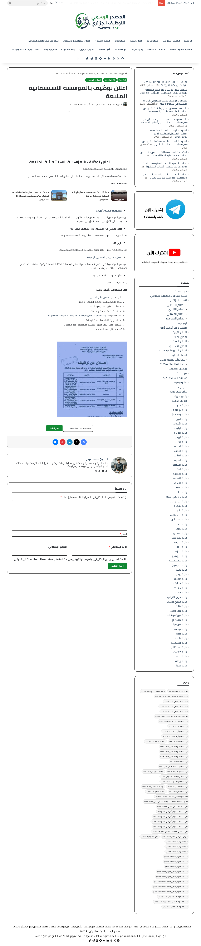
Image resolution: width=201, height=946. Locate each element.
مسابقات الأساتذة (157, 50)
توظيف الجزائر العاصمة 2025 (175, 731)
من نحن (162, 936)
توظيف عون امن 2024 (177, 771)
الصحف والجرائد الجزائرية (173, 327)
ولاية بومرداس (179, 519)
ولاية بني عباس (178, 514)
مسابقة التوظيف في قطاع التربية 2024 (171, 901)
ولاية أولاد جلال (179, 414)
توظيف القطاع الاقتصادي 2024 (174, 746)
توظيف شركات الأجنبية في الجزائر (173, 766)
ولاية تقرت (181, 528)
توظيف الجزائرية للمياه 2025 (175, 736)
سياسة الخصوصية (109, 936)
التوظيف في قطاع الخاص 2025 (174, 706)
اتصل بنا (143, 936)
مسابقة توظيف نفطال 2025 (175, 906)
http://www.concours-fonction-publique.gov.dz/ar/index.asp (77, 315)
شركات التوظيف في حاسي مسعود (172, 806)
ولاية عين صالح (179, 619)
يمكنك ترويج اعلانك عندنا (69, 936)
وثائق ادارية (137, 50)
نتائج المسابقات (121, 50)
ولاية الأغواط (180, 423)
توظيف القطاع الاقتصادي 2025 (174, 751)
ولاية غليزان (181, 633)
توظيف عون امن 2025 (153, 771)
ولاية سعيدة (180, 587)
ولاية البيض (181, 437)
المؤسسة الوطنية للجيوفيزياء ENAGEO (171, 716)
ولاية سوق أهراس (177, 597)
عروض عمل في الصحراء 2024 (175, 836)
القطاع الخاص (120, 41)
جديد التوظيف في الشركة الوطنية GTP (172, 796)
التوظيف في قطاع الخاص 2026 (174, 711)
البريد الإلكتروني (118, 546)
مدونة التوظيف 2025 (177, 846)
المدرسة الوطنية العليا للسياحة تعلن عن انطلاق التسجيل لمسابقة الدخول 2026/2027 (165, 133)
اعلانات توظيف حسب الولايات (27, 50)
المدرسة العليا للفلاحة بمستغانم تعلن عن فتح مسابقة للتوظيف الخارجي (164, 143)
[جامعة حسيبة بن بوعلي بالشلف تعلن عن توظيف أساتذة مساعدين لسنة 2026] (59, 195)
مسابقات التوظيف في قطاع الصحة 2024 (170, 886)
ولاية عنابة (181, 606)
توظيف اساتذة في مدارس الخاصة (174, 721)
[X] (99, 471)
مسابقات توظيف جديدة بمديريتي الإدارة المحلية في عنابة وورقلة (122, 3)
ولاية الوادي (180, 482)
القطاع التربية (153, 41)
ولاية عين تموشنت (177, 615)
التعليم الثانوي (176, 309)
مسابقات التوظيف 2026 (176, 866)
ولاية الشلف (180, 450)
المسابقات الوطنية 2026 (180, 50)
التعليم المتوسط (175, 318)
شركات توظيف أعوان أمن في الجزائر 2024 (170, 816)
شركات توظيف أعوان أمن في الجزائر (173, 811)
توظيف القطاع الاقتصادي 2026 (174, 756)
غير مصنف (181, 373)
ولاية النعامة (180, 478)
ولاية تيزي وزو (179, 555)
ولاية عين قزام (179, 624)
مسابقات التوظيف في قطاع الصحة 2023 (171, 881)
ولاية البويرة (180, 432)
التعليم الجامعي (176, 313)
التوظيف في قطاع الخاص (176, 701)
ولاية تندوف (180, 542)
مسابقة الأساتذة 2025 (172, 364)
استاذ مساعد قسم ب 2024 (153, 691)
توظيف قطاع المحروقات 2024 (174, 781)
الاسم (123, 534)
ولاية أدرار (182, 405)
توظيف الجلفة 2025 (155, 741)
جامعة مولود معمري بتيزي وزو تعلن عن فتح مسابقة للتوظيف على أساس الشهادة (164, 121)
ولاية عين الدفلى (178, 610)
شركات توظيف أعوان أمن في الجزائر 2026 (170, 826)
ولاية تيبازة (181, 551)
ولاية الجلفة (180, 446)
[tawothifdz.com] (100, 21)
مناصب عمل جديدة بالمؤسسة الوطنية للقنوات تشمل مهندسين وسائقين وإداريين (163, 91)
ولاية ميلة (181, 656)
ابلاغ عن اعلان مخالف (45, 936)
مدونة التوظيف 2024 (177, 841)
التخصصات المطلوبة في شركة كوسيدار (171, 696)
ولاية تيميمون (179, 565)
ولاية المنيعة (180, 473)
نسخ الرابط (54, 428)
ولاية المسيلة (179, 464)
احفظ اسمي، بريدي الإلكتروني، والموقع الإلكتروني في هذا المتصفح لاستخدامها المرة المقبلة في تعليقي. (69, 559)
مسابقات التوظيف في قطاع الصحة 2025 (170, 891)
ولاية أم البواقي (178, 409)
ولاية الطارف (180, 455)
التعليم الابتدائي (176, 304)
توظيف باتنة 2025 (179, 761)
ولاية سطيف (180, 583)
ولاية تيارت (181, 546)
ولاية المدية (180, 460)
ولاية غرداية (180, 629)
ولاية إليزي (181, 418)
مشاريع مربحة (50, 50)
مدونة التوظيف (149, 836)
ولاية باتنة (181, 487)
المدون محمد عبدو (115, 104)
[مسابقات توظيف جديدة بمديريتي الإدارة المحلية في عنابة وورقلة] (119, 195)
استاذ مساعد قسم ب (178, 691)
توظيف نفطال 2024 (178, 791)
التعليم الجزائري (87, 50)
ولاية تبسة (181, 524)
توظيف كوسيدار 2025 (152, 786)
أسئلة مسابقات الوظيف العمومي (43, 41)
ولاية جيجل (181, 574)
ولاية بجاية (181, 492)
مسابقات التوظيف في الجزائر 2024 (172, 876)
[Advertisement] (69, 134)
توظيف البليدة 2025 (178, 726)
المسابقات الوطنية (177, 355)
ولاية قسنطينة (179, 642)
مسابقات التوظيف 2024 (176, 856)
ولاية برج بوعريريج (177, 501)
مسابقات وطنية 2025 (172, 359)
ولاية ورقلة (181, 660)
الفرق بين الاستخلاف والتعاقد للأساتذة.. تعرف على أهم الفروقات (165, 83)
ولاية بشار (182, 510)
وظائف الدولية (68, 50)
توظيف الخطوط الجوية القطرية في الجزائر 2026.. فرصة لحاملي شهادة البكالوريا (164, 165)
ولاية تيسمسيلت (178, 560)
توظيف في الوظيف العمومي (174, 776)
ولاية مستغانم (179, 647)
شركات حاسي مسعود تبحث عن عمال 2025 (170, 831)
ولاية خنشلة (180, 578)
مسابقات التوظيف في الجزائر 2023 (172, 871)
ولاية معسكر (180, 651)
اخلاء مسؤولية (91, 936)
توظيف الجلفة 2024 (178, 741)
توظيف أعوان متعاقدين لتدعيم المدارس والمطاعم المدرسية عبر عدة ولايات (165, 176)
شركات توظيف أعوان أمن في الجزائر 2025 (170, 821)
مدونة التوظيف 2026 (177, 851)
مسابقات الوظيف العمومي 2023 (173, 896)
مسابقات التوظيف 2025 (176, 861)
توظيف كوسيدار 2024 (178, 786)
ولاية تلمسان (180, 533)
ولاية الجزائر (181, 441)
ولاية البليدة (180, 428)
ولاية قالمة (181, 638)
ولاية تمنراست (179, 537)
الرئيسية (188, 41)
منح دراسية (181, 387)
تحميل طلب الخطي (99, 297)
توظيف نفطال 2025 (156, 791)
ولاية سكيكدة (179, 592)
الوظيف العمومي (171, 41)
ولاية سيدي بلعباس (176, 601)
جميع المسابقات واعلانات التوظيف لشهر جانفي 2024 (166, 801)
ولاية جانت (181, 569)
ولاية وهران (181, 665)
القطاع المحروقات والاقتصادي (76, 41)
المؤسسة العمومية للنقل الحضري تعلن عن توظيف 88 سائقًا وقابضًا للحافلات (163, 154)
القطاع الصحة (136, 41)
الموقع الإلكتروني (57, 546)
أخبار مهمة (104, 50)
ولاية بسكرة (180, 505)
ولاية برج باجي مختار (176, 496)
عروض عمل (119, 73)
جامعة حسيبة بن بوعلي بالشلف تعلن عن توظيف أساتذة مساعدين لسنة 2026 (30, 194)
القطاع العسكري (102, 41)
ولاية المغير (181, 469)
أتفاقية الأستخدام (129, 936)
